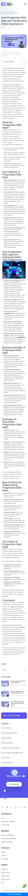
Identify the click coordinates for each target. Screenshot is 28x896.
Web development (17, 54)
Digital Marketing (6, 738)
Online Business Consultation (10, 748)
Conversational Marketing (9, 733)
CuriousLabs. (22, 890)
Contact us (4, 869)
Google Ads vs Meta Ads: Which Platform (17, 682)
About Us (4, 855)
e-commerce (7, 313)
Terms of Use (5, 879)
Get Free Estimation (14, 784)
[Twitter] (7, 807)
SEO (2, 818)
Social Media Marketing (8, 838)
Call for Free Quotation (14, 894)
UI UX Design (5, 825)
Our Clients (4, 859)
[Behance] (25, 807)
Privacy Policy (5, 876)
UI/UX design (10, 11)
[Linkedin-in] (16, 807)
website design (14, 52)
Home (2, 11)
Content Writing (6, 728)
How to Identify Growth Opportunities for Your (17, 692)
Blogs (3, 852)
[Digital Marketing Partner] (7, 4)
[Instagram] (20, 807)
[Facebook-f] (3, 807)
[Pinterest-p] (11, 807)
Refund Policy (5, 872)
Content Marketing (7, 842)
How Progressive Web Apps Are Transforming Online (17, 703)
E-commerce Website (8, 821)
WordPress (21, 337)
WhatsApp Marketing (7, 835)
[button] (23, 61)
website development (6, 54)
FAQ (2, 882)
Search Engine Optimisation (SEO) (12, 753)
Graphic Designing (7, 743)
